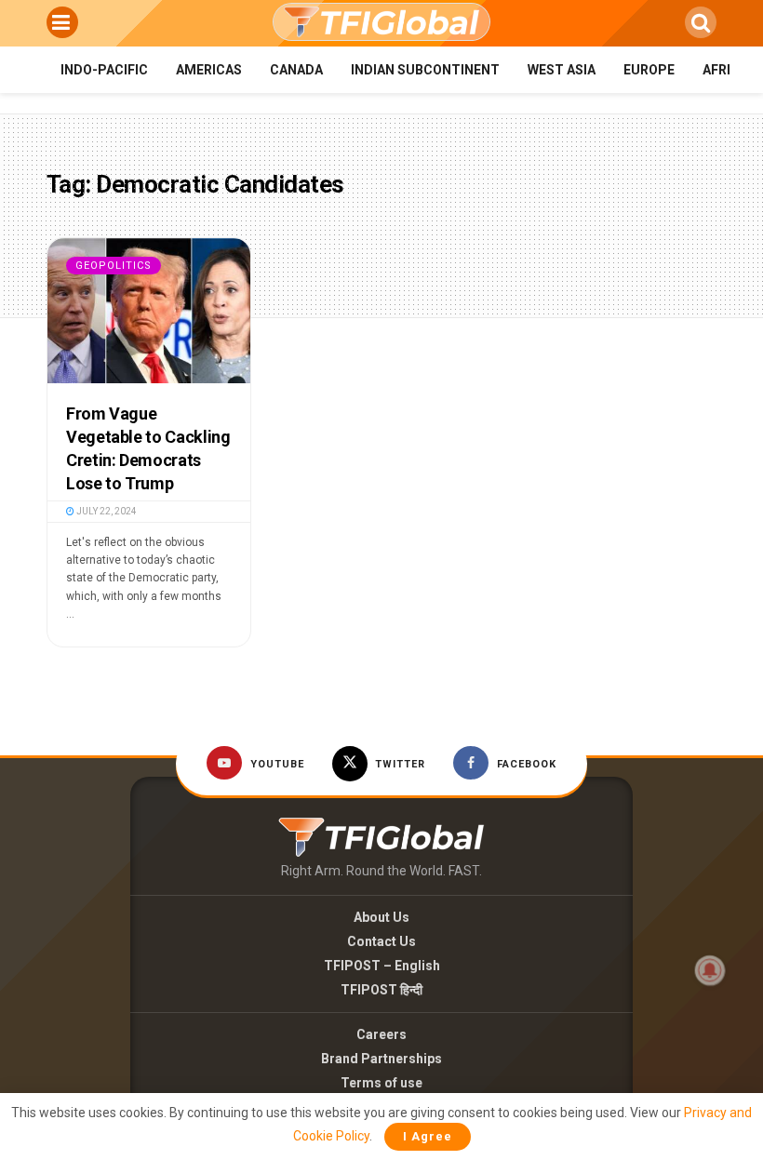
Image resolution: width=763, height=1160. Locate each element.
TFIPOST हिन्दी (381, 989)
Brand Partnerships (381, 1058)
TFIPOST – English (382, 965)
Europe (649, 69)
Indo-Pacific (104, 69)
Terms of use (381, 1082)
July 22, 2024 (105, 511)
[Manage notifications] (710, 970)
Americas (209, 69)
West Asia (562, 69)
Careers (381, 1034)
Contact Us (381, 941)
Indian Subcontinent (425, 69)
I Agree (427, 1136)
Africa (725, 69)
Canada (296, 69)
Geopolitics (113, 266)
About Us (381, 917)
